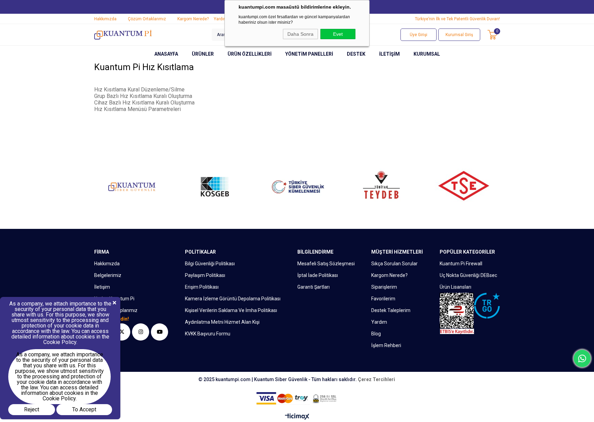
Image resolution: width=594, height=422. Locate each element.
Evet (338, 34)
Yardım (220, 18)
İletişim (102, 287)
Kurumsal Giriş (459, 34)
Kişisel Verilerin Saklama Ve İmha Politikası (231, 310)
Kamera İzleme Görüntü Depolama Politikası (232, 298)
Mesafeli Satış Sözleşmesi (326, 263)
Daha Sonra (300, 34)
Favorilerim (383, 298)
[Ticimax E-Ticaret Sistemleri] (297, 417)
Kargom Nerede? (193, 18)
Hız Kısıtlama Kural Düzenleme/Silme (139, 89)
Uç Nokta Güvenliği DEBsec (468, 275)
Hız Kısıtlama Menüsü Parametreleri (137, 109)
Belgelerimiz (107, 275)
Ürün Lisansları (455, 287)
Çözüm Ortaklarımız (147, 18)
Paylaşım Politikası (205, 275)
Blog (376, 333)
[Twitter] (121, 332)
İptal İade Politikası (317, 275)
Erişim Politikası (202, 287)
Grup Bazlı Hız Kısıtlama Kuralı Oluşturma (143, 96)
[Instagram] (140, 332)
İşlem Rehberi (386, 345)
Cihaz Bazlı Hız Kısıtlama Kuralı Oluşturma (144, 102)
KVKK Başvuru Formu (207, 333)
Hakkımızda (105, 18)
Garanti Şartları (313, 287)
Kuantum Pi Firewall (461, 263)
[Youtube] (159, 332)
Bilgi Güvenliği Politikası (210, 263)
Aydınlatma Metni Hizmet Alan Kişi (222, 322)
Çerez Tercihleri (376, 379)
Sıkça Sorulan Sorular (394, 263)
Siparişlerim (384, 287)
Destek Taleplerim (390, 310)
